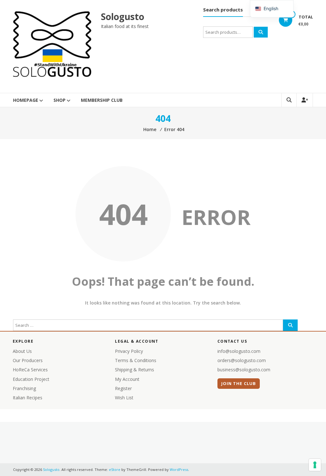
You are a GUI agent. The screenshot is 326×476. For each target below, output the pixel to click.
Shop (59, 100)
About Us (22, 351)
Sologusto (122, 16)
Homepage (25, 100)
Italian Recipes (27, 398)
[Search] (261, 32)
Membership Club (102, 100)
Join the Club (238, 383)
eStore (114, 469)
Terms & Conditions (135, 360)
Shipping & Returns (134, 370)
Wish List (124, 398)
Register (123, 388)
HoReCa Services (30, 370)
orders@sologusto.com (241, 360)
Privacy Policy (129, 351)
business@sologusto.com (243, 370)
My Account (127, 379)
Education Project (31, 379)
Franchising (24, 388)
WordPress (179, 469)
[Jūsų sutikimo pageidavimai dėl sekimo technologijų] (315, 465)
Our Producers (28, 360)
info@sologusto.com (238, 351)
